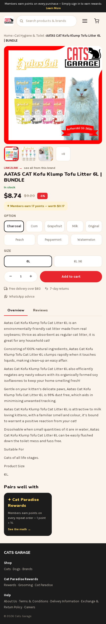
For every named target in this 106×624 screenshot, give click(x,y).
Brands (27, 569)
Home (8, 35)
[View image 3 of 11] (45, 153)
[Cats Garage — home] (9, 21)
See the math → (19, 529)
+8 (63, 154)
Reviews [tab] (40, 310)
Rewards (10, 585)
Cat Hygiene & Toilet (29, 35)
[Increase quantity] (30, 276)
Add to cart (71, 276)
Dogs (16, 569)
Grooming (25, 585)
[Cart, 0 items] (96, 21)
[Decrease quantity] (10, 276)
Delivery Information (64, 601)
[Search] (21, 21)
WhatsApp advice (22, 296)
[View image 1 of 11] (11, 153)
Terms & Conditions (33, 601)
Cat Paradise (44, 585)
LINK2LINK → (13, 168)
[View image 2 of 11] (28, 153)
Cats (7, 569)
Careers (29, 607)
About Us (10, 601)
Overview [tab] (15, 310)
